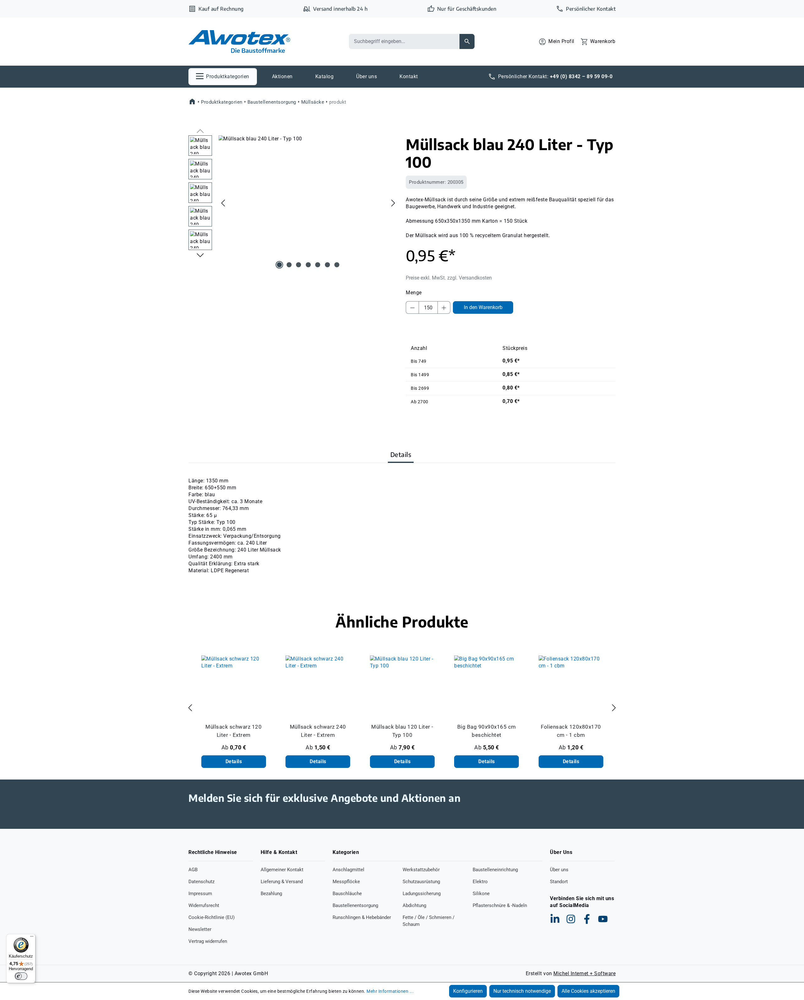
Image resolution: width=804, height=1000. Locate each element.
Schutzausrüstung (421, 881)
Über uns (559, 869)
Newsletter (199, 929)
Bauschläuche (347, 893)
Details (233, 761)
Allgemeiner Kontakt (282, 869)
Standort (559, 881)
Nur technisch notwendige (522, 991)
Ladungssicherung (422, 893)
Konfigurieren (468, 991)
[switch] (21, 976)
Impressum (200, 893)
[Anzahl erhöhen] (444, 307)
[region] (293, 202)
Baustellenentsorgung (355, 905)
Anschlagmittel (348, 869)
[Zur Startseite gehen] (239, 41)
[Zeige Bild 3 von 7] (298, 264)
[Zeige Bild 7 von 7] (337, 264)
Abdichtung (414, 905)
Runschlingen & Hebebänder (362, 917)
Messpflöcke (346, 881)
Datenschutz (201, 881)
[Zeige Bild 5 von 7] (317, 264)
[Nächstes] (393, 203)
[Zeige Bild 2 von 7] (288, 264)
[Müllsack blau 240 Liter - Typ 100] (308, 202)
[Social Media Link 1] (555, 919)
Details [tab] (400, 454)
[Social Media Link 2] (571, 919)
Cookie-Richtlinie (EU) (211, 917)
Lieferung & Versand (282, 881)
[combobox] (404, 41)
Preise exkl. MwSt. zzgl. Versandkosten (449, 278)
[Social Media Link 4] (603, 919)
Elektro (480, 881)
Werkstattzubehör (421, 869)
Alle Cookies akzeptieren (588, 991)
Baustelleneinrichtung (495, 869)
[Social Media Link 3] (587, 919)
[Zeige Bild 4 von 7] (308, 264)
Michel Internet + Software (584, 973)
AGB (193, 869)
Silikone (481, 893)
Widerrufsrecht (203, 905)
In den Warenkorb (483, 307)
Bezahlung (271, 893)
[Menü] (31, 938)
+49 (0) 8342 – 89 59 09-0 (581, 76)
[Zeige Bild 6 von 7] (327, 264)
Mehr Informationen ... (390, 991)
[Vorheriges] (223, 203)
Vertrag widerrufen (207, 941)
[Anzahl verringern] (412, 307)
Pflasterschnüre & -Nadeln (500, 905)
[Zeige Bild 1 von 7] (279, 264)
